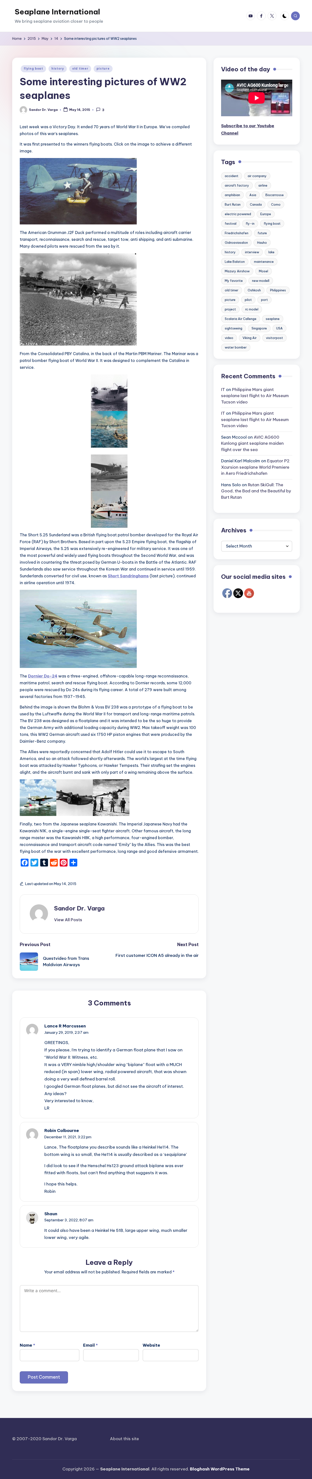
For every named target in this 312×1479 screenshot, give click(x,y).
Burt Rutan (233, 205)
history (57, 68)
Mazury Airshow (237, 271)
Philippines (278, 290)
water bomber (236, 347)
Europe (265, 214)
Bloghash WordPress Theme (220, 1469)
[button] (68, 919)
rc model (251, 309)
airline (262, 186)
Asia (252, 195)
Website (151, 1345)
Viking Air (250, 338)
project (230, 309)
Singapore (259, 328)
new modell (260, 281)
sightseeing (233, 328)
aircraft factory (237, 186)
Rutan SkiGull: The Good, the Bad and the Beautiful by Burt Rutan (256, 491)
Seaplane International (57, 11)
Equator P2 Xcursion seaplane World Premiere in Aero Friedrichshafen (255, 467)
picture (103, 68)
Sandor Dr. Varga (79, 908)
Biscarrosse (274, 195)
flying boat (33, 68)
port (264, 300)
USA (279, 328)
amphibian (232, 195)
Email (90, 1345)
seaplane (273, 319)
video (229, 338)
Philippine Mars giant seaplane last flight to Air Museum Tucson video (255, 396)
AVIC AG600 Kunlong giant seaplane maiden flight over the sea (252, 443)
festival (230, 224)
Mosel (263, 271)
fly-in (250, 224)
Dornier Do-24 (42, 676)
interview (252, 252)
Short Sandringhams (128, 575)
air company (257, 176)
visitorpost (274, 338)
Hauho (262, 243)
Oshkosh (254, 290)
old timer (80, 68)
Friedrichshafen (236, 233)
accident (231, 176)
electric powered (238, 214)
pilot (248, 300)
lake (271, 252)
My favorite (234, 281)
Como (276, 205)
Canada (256, 205)
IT (223, 389)
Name (27, 1345)
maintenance (264, 262)
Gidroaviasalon (236, 243)
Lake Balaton (235, 262)
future (262, 233)
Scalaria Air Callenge (240, 319)
